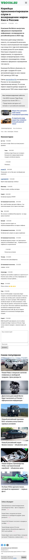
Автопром (10, 131)
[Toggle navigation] (26, 2)
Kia (5, 131)
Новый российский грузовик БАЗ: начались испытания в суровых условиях (13, 421)
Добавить (4, 347)
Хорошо (24, 557)
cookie (15, 558)
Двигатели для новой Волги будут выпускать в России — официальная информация (13, 398)
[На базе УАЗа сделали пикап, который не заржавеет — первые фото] (14, 478)
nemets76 (3, 169)
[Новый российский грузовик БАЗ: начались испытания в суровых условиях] (14, 410)
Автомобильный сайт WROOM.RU (9, 548)
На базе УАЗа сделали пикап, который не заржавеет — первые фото (14, 489)
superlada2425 (4, 179)
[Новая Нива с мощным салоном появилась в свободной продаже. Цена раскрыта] (14, 364)
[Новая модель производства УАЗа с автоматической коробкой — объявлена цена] (14, 455)
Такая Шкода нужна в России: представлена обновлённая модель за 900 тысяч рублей (13, 529)
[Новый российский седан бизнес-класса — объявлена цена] (14, 434)
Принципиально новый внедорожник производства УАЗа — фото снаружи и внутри (13, 507)
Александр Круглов (6, 128)
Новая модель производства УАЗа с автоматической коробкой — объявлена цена (13, 466)
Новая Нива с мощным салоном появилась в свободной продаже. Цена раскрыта (14, 375)
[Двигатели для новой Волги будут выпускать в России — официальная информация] (14, 387)
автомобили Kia (11, 79)
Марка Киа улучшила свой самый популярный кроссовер (20, 112)
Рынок (16, 131)
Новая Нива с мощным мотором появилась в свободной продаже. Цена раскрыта (13, 515)
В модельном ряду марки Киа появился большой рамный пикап (19, 121)
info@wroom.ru (4, 549)
